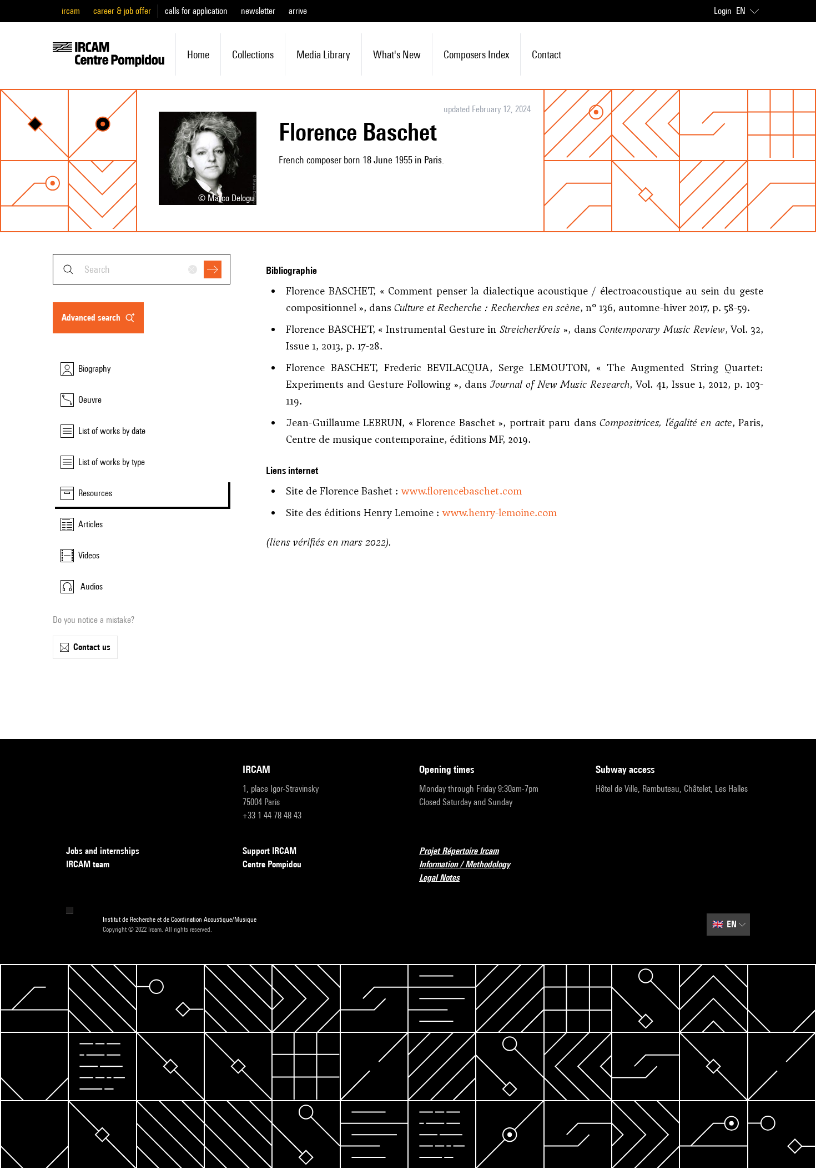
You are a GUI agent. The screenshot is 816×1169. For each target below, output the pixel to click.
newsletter (258, 11)
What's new (397, 54)
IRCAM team (87, 864)
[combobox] (141, 269)
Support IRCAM (269, 851)
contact (546, 54)
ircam (71, 11)
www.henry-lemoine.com (499, 512)
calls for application (196, 11)
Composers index (476, 54)
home (198, 54)
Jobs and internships (102, 851)
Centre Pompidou (272, 864)
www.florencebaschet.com (461, 491)
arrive (298, 11)
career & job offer (122, 11)
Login (723, 11)
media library (323, 54)
